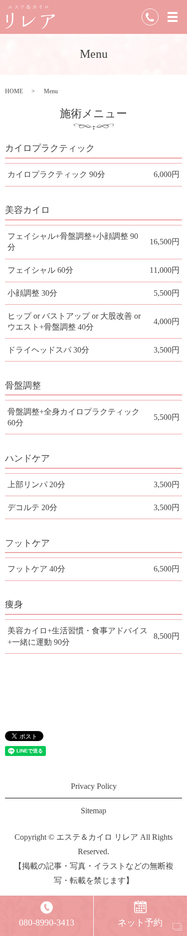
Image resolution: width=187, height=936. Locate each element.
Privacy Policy (94, 786)
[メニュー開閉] (173, 17)
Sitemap (93, 810)
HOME (14, 91)
